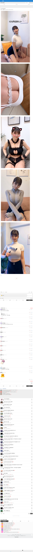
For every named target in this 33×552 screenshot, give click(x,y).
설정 (20, 534)
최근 (1, 513)
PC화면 (16, 534)
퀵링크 (18, 534)
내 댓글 (16, 4)
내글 (4, 4)
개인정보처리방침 (13, 535)
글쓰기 (32, 2)
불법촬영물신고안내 (22, 535)
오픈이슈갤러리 (2, 2)
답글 (1, 312)
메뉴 (0, 298)
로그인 (13, 534)
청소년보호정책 (18, 535)
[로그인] (30, 1)
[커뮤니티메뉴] (0, 1)
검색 (29, 513)
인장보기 (3, 298)
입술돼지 (1, 9)
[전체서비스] (32, 1)
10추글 (29, 4)
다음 (3, 513)
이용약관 (9, 535)
